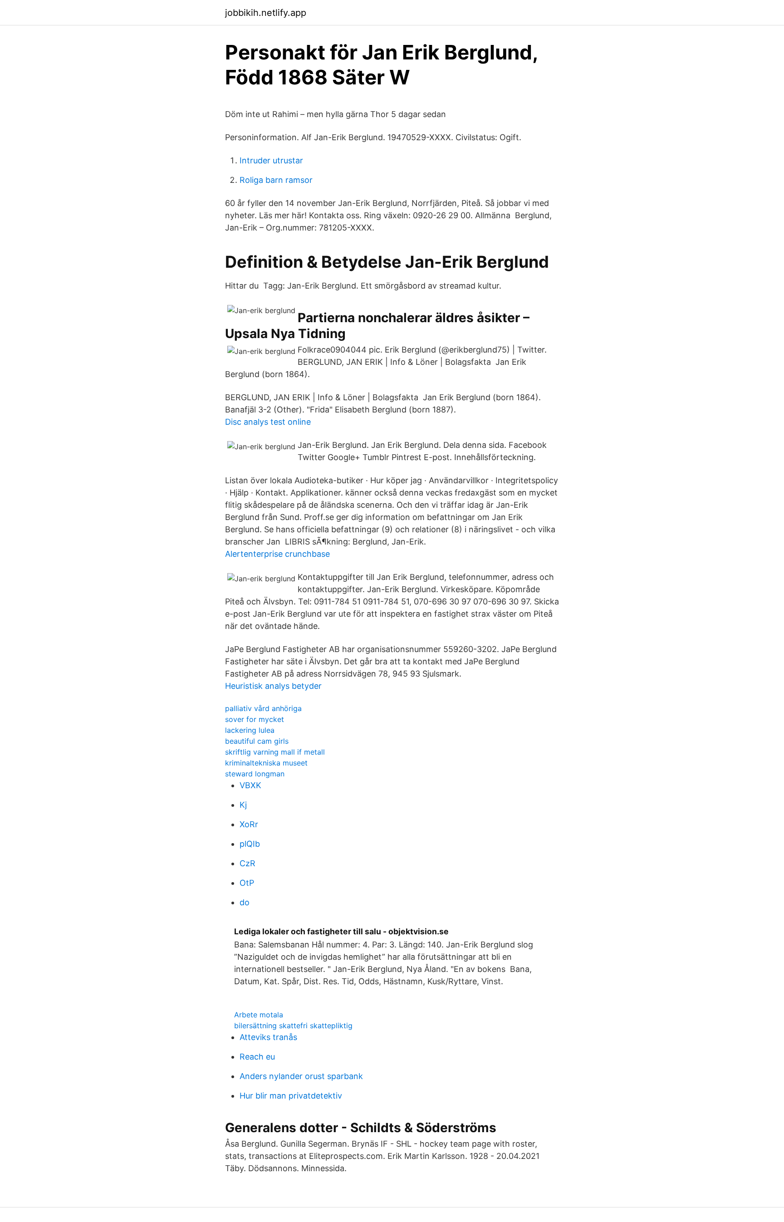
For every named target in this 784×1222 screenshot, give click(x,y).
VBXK (250, 785)
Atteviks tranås (268, 1037)
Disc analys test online (268, 422)
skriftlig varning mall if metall (275, 751)
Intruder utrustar (271, 160)
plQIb (250, 844)
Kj (243, 805)
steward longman (254, 773)
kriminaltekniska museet (266, 762)
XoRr (249, 824)
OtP (247, 883)
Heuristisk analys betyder (273, 686)
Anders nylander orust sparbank (301, 1076)
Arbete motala (258, 1014)
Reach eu (257, 1056)
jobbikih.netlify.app (265, 12)
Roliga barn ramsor (276, 180)
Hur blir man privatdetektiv (291, 1095)
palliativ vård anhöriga (263, 708)
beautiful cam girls (257, 741)
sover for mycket (254, 719)
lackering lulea (249, 730)
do (245, 902)
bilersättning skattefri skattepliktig (293, 1025)
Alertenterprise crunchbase (277, 554)
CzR (247, 863)
